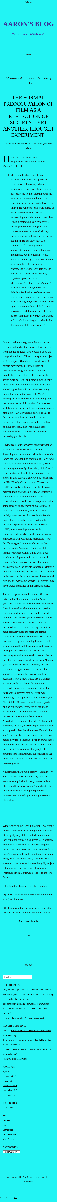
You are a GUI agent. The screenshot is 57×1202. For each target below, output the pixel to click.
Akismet (15, 1198)
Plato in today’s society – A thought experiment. (23, 1018)
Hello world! (22, 1059)
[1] (42, 351)
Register (6, 1120)
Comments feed (9, 1134)
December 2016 (10, 1085)
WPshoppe (28, 1181)
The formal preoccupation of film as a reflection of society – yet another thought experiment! (28, 116)
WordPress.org (9, 1139)
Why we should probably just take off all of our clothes (27, 989)
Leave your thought (28, 921)
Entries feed (8, 1130)
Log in (6, 1125)
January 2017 (9, 1081)
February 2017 (9, 1076)
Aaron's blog (28, 23)
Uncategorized (9, 1107)
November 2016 (10, 1090)
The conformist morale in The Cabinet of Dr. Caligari (27, 1004)
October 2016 (9, 1095)
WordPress (27, 1177)
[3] (20, 361)
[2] (48, 356)
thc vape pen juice (11, 1040)
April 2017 (7, 1071)
